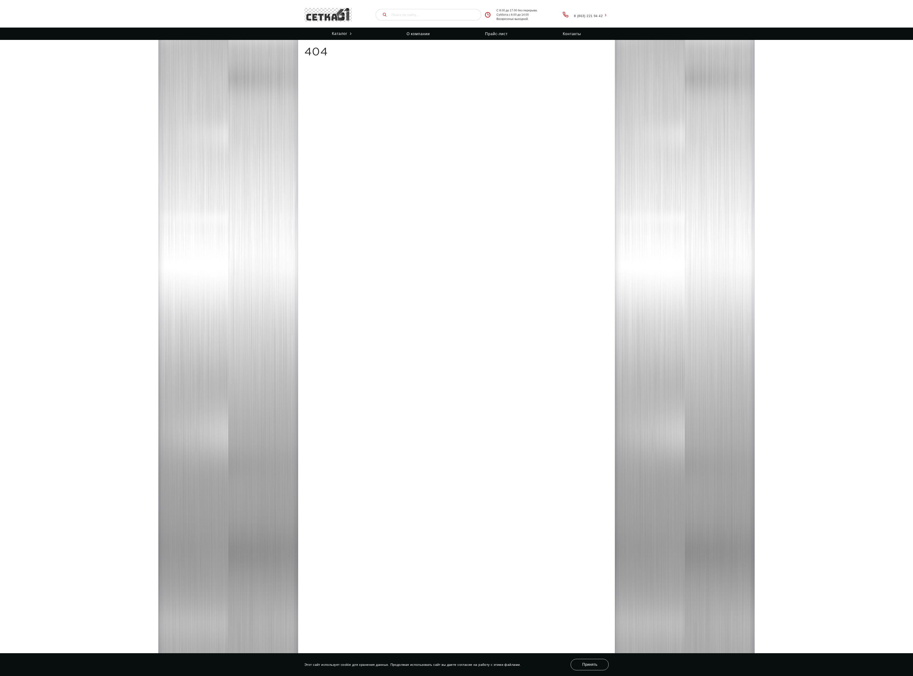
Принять (589, 664)
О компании (418, 34)
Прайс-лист (496, 34)
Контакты (572, 34)
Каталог (339, 34)
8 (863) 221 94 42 (588, 16)
